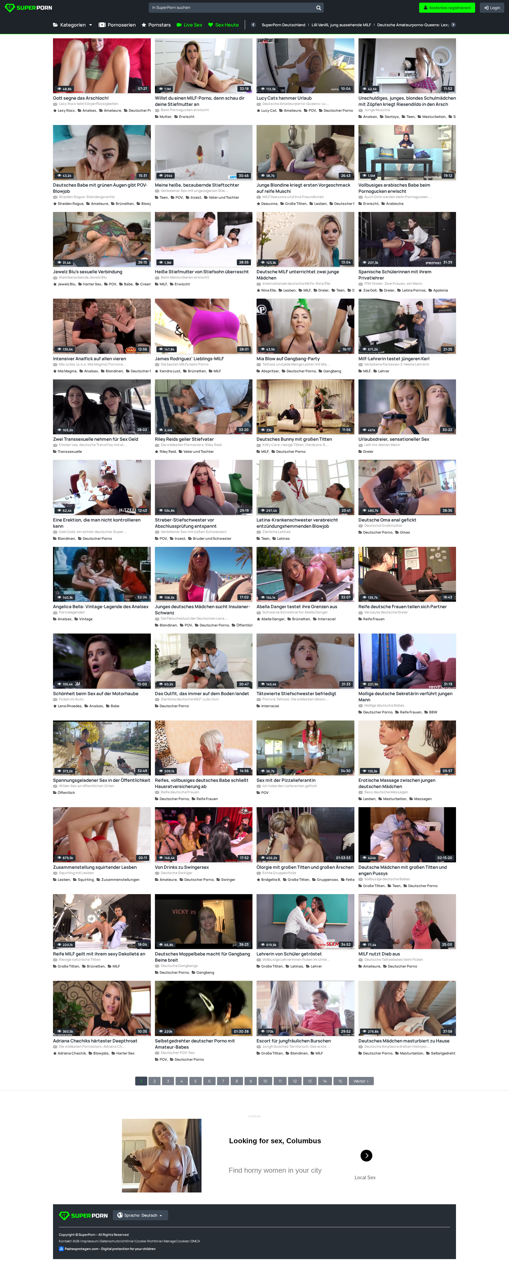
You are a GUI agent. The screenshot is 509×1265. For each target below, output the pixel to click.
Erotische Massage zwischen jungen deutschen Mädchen (396, 783)
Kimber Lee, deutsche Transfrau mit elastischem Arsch (92, 445)
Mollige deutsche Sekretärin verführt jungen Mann (405, 696)
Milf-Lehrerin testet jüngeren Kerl (393, 359)
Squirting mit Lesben (76, 873)
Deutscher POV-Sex (177, 1053)
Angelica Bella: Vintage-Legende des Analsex (100, 606)
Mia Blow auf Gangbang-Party (288, 359)
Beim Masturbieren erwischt (184, 278)
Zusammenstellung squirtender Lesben (95, 867)
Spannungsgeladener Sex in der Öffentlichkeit (102, 780)
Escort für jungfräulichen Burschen (294, 1041)
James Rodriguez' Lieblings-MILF (189, 359)
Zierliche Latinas (276, 532)
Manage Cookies (176, 1241)
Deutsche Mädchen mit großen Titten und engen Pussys (402, 870)
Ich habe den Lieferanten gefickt (289, 786)
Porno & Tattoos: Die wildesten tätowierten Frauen (296, 700)
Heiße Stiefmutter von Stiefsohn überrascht (202, 272)
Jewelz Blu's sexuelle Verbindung (87, 272)
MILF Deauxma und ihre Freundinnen (293, 197)
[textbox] (231, 7)
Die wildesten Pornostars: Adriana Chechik (92, 1047)
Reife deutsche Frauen (179, 792)
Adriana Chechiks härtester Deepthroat (95, 1041)
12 (295, 1081)
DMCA (195, 1241)
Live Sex (193, 25)
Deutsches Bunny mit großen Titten (294, 439)
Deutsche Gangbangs (179, 966)
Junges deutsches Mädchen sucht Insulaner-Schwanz (202, 609)
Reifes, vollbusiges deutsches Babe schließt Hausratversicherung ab (202, 783)
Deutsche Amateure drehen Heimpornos (398, 1047)
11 (280, 1081)
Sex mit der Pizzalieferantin (286, 780)
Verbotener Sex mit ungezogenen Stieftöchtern (194, 191)
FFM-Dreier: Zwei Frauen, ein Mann (393, 284)
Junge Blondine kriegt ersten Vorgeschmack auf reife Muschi (303, 188)
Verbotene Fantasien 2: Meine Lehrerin (396, 365)
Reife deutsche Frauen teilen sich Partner (402, 606)
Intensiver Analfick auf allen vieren (89, 359)
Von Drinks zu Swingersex (182, 867)
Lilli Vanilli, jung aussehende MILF (341, 24)
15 (340, 1081)
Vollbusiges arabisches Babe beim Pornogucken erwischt (394, 188)
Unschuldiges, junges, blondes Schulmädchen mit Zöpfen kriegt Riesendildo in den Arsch (407, 101)
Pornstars (159, 25)
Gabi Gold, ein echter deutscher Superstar (92, 532)
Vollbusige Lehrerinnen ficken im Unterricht (296, 960)
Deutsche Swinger (176, 873)
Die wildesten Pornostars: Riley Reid (191, 445)
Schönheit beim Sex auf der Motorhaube (95, 693)
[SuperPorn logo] (28, 9)
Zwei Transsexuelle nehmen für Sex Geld (95, 439)
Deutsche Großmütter (383, 526)
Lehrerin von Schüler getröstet (289, 954)
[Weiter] (453, 24)
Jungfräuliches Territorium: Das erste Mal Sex (296, 1047)
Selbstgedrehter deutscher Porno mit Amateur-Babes (195, 1044)
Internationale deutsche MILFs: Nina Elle (296, 284)
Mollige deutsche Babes (384, 706)
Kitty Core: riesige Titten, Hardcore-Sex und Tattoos (296, 445)
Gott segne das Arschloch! (81, 98)
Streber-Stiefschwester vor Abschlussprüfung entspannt (186, 523)
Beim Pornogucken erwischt (184, 110)
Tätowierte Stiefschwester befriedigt (296, 693)
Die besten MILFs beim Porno (184, 365)
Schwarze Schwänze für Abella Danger (295, 613)
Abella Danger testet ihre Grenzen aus (297, 606)
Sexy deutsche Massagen (386, 792)
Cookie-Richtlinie (148, 1241)
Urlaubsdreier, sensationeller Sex (393, 439)
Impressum (89, 1241)
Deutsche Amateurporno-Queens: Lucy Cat (296, 104)
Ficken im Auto (70, 700)
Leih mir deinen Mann (382, 445)
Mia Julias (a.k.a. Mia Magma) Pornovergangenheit (92, 365)
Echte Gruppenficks (279, 873)
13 (310, 1081)
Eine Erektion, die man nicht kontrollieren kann (97, 523)
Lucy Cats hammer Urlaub (284, 98)
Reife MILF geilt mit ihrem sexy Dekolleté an (99, 954)
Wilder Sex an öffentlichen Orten (86, 786)
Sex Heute (227, 25)
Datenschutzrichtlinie (116, 1241)
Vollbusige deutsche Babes (387, 879)
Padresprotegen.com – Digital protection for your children (110, 1248)
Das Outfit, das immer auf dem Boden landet (202, 693)
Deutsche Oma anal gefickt (387, 520)
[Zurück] (253, 24)
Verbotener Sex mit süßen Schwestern (193, 532)
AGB (76, 1241)
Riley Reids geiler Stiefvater (184, 439)
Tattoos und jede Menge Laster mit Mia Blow (296, 365)
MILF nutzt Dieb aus (379, 954)
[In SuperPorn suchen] (319, 8)
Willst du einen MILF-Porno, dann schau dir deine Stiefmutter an (199, 101)
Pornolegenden (71, 613)
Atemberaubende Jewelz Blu (82, 278)
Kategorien (73, 25)
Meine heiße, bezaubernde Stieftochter (197, 185)
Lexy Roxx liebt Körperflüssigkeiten (88, 104)
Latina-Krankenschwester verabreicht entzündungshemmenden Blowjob (297, 523)
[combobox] (236, 8)
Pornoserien (122, 25)
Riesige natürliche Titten (79, 960)
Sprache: (140, 1215)
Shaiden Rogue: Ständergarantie (86, 197)
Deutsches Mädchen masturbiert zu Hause (403, 1041)
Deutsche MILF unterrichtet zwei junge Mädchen (298, 275)
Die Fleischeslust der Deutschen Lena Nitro (194, 619)
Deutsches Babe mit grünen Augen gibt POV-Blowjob (100, 188)
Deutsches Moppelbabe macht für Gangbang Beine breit (202, 957)
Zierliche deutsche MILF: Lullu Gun (189, 700)
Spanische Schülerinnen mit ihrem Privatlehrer (395, 275)
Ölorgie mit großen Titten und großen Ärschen (305, 867)
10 (265, 1081)
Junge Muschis (377, 110)
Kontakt (65, 1241)
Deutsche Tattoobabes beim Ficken (393, 960)
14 (325, 1081)
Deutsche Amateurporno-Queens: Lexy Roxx (418, 24)
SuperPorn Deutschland (283, 24)
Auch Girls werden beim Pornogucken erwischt (398, 197)
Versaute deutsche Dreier (386, 613)
